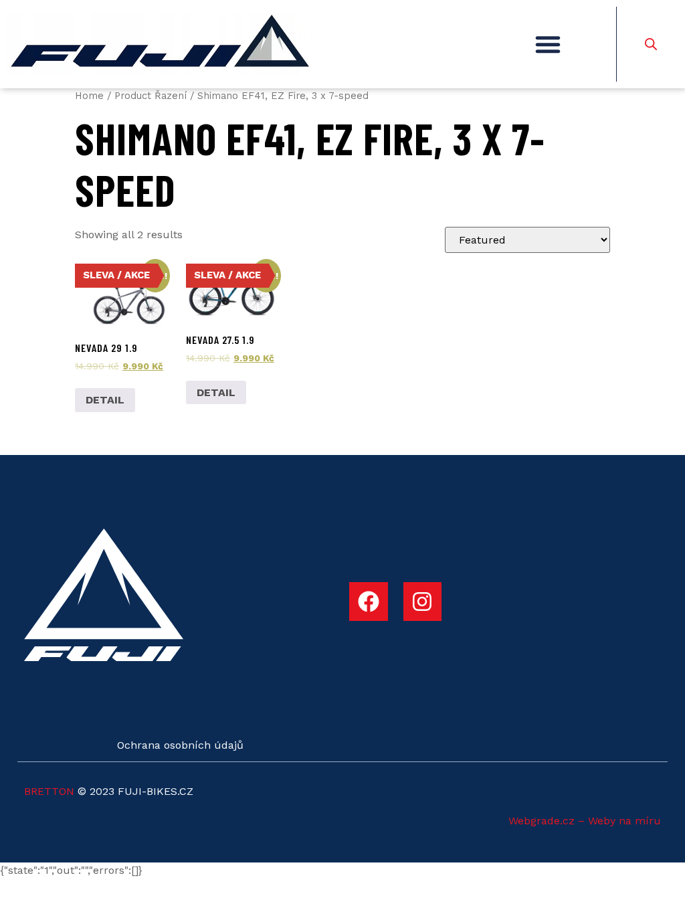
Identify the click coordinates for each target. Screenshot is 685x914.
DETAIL (105, 399)
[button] (548, 44)
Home (89, 96)
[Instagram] (422, 601)
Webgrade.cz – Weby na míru (584, 820)
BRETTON (49, 791)
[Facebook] (368, 601)
